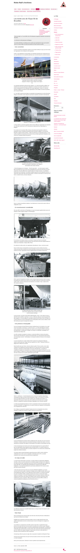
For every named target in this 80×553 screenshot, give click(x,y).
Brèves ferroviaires (57, 25)
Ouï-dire (55, 81)
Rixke (25, 23)
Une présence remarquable (43, 32)
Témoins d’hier (58, 50)
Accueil (15, 15)
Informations (56, 61)
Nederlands (32, 24)
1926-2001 (57, 37)
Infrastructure (56, 63)
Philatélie (56, 87)
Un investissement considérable (44, 31)
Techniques (56, 96)
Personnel (56, 85)
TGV (55, 98)
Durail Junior (57, 54)
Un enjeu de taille (42, 33)
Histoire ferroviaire (58, 42)
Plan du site (16, 550)
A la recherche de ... (26, 9)
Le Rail (37, 9)
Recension (56, 92)
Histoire (21, 15)
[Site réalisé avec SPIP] (64, 550)
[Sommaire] (14, 47)
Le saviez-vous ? (57, 65)
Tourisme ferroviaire (58, 103)
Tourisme (55, 100)
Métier (55, 70)
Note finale (41, 34)
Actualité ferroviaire (57, 21)
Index (15, 9)
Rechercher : (56, 105)
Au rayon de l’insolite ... (58, 23)
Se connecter (21, 550)
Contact (19, 9)
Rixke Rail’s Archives (23, 3)
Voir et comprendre (57, 135)
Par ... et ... (56, 83)
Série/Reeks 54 (57, 148)
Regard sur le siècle (59, 44)
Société (55, 94)
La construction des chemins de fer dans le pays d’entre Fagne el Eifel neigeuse (60, 120)
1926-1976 (57, 40)
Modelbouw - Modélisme (45, 9)
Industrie (55, 59)
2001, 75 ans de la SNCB (59, 131)
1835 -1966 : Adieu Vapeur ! (59, 140)
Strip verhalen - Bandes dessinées (33, 11)
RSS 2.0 (30, 550)
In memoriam (56, 57)
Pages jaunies (58, 52)
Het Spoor (33, 9)
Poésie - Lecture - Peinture (59, 89)
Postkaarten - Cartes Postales (20, 11)
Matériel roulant (57, 68)
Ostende (55, 127)
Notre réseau (56, 74)
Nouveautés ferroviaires (58, 76)
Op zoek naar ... (54, 9)
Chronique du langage (58, 27)
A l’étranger (56, 19)
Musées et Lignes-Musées (59, 72)
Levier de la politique (58, 133)
